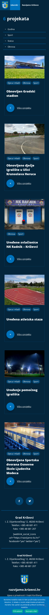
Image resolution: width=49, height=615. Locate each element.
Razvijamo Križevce (30, 5)
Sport (36, 83)
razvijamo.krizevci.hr (24, 589)
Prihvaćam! (17, 611)
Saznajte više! (31, 611)
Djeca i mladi (14, 83)
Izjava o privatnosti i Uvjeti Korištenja (24, 595)
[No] (45, 605)
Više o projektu (24, 108)
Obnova (26, 83)
